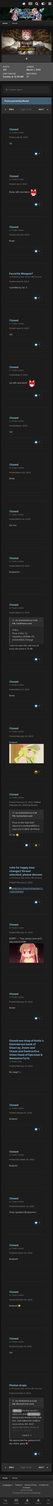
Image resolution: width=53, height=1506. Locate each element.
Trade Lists (16, 1061)
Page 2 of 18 (26, 109)
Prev (11, 109)
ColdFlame (21, 623)
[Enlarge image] (26, 753)
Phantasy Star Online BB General (26, 277)
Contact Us (44, 1485)
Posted (18, 137)
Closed (13, 129)
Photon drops (18, 1385)
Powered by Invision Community (26, 1493)
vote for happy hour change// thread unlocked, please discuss (25, 871)
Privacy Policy (31, 1485)
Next (41, 109)
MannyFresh (22, 1404)
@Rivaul (17, 1411)
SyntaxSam (22, 816)
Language (6, 1485)
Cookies (26, 1488)
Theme (18, 1485)
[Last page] (47, 109)
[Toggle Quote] (13, 620)
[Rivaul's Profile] (26, 58)
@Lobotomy (33, 1414)
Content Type (14, 89)
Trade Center (17, 132)
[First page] (5, 109)
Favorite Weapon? (21, 273)
